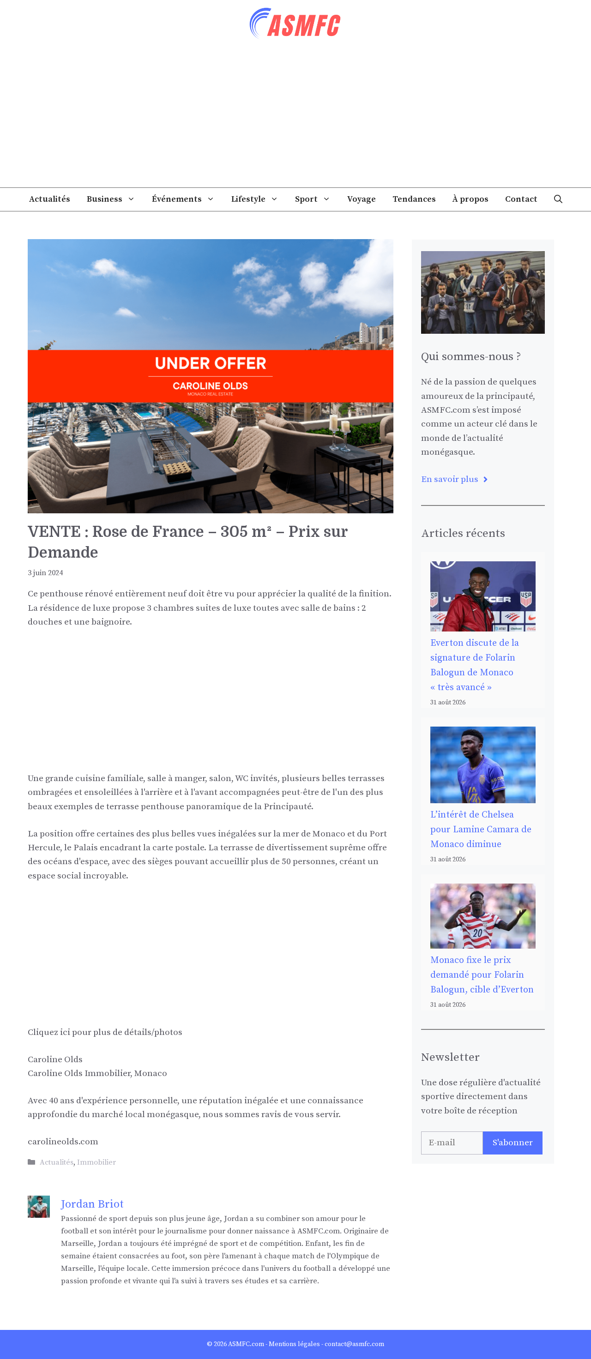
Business (104, 199)
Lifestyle (248, 199)
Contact (521, 199)
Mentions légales (294, 1344)
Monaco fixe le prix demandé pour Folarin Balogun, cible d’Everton (482, 975)
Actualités (49, 199)
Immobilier (96, 1162)
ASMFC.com (246, 1344)
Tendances (414, 199)
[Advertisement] (295, 118)
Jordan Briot (92, 1204)
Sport (306, 199)
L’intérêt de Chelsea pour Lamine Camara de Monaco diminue (480, 829)
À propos (470, 199)
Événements (177, 199)
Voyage (361, 199)
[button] (558, 199)
